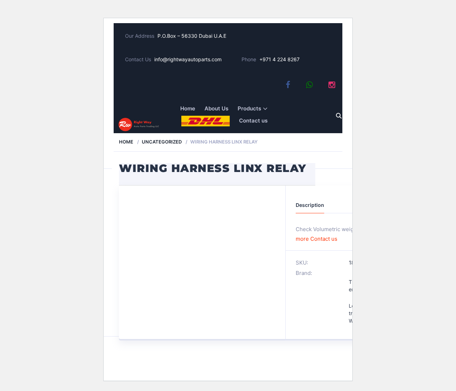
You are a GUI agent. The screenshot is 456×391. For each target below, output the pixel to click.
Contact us (253, 120)
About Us (216, 108)
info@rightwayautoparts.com (188, 59)
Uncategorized (162, 142)
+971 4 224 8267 (279, 59)
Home (187, 108)
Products (249, 108)
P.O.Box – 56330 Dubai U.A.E (191, 36)
